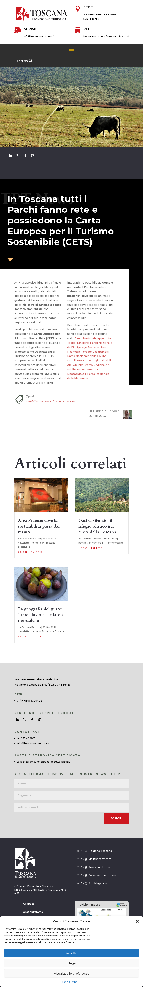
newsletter (32, 401)
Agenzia (28, 904)
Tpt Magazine (98, 883)
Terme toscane (114, 542)
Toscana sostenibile (64, 401)
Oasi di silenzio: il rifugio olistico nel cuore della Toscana (97, 526)
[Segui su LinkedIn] (10, 156)
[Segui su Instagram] (33, 156)
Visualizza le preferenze (71, 973)
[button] (137, 921)
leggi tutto (30, 552)
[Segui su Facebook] (25, 156)
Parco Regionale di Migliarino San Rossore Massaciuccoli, (88, 369)
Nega (72, 963)
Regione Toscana (100, 851)
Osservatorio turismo (103, 875)
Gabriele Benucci (31, 538)
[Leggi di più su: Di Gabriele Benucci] (126, 414)
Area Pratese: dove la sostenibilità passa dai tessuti (39, 526)
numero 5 (45, 401)
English (22, 61)
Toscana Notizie (99, 867)
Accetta (71, 953)
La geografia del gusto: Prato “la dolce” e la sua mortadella (41, 614)
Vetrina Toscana (55, 631)
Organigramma (33, 912)
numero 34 (38, 542)
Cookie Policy (69, 981)
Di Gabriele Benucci (104, 411)
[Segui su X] (18, 156)
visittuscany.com (100, 859)
